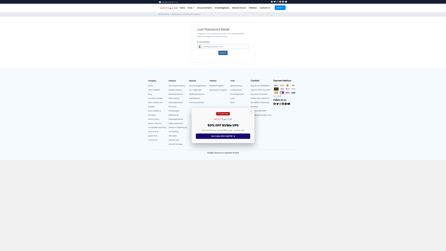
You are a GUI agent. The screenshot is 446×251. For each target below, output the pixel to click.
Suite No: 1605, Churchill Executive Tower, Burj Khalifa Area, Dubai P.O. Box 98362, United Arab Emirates (260, 98)
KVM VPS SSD (174, 140)
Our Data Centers (155, 98)
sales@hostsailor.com (262, 115)
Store (190, 8)
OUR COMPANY (154, 90)
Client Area (176, 14)
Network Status (239, 8)
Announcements (204, 8)
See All (276, 96)
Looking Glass (236, 90)
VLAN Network (194, 98)
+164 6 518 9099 (259, 111)
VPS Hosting (173, 131)
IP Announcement (196, 102)
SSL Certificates (195, 90)
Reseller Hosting (175, 90)
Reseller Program (217, 86)
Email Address (203, 42)
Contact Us (265, 8)
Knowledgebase (222, 8)
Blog (150, 94)
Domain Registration (197, 86)
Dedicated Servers (196, 94)
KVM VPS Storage (175, 144)
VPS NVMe (173, 136)
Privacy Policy (153, 119)
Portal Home (164, 14)
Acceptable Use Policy (157, 127)
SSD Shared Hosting (177, 86)
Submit (223, 52)
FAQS (232, 102)
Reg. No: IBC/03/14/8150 (260, 86)
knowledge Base (237, 94)
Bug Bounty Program (218, 90)
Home (182, 8)
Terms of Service (155, 123)
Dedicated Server (176, 119)
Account (279, 8)
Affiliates (253, 8)
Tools (232, 98)
